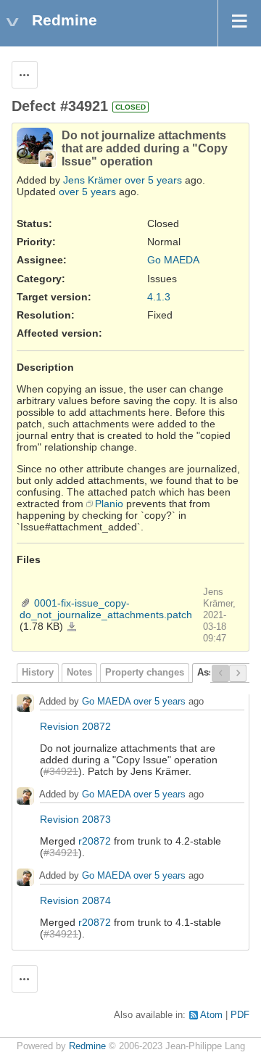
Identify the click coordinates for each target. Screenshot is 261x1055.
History (38, 673)
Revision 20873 (75, 819)
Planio (109, 503)
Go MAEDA (173, 260)
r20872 (94, 841)
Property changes (144, 673)
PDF (240, 1015)
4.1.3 (158, 297)
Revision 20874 (75, 900)
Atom (211, 1015)
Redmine (87, 1046)
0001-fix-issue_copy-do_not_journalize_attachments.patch (106, 608)
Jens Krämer (92, 180)
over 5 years (153, 180)
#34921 (61, 771)
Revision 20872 (75, 726)
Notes (79, 673)
